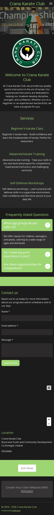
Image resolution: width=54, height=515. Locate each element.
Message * (7, 339)
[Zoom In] (49, 419)
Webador (27, 491)
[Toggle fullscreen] (49, 388)
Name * (5, 311)
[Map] (27, 405)
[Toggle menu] (51, 3)
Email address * (9, 325)
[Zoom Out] (49, 424)
